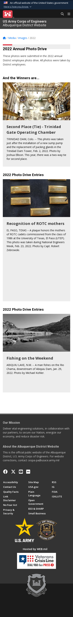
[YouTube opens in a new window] (21, 471)
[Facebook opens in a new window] (5, 471)
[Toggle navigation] (67, 14)
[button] (18, 7)
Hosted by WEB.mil (35, 549)
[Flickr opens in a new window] (28, 471)
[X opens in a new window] (13, 471)
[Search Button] (61, 14)
